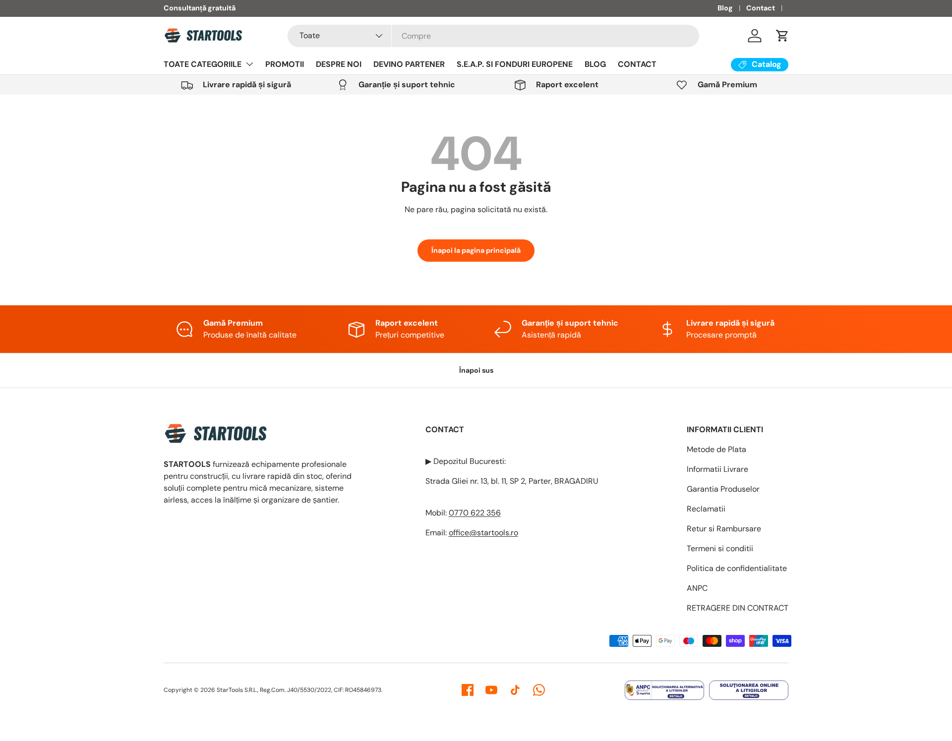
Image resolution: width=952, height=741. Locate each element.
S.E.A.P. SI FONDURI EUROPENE (515, 64)
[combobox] (493, 36)
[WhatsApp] (539, 690)
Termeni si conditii (720, 548)
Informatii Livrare (717, 469)
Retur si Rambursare (724, 528)
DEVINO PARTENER (409, 64)
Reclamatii (706, 509)
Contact (760, 7)
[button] (782, 36)
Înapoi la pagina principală (476, 250)
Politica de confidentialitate (737, 568)
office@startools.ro (483, 532)
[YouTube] (491, 690)
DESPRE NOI (338, 64)
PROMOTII (284, 64)
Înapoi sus (476, 370)
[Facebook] (468, 690)
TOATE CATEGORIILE (202, 64)
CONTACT (637, 64)
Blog (725, 7)
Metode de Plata (716, 449)
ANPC (697, 588)
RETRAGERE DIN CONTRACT (737, 608)
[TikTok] (515, 690)
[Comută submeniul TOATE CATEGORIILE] (249, 64)
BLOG (595, 64)
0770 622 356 (475, 513)
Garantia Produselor (723, 489)
